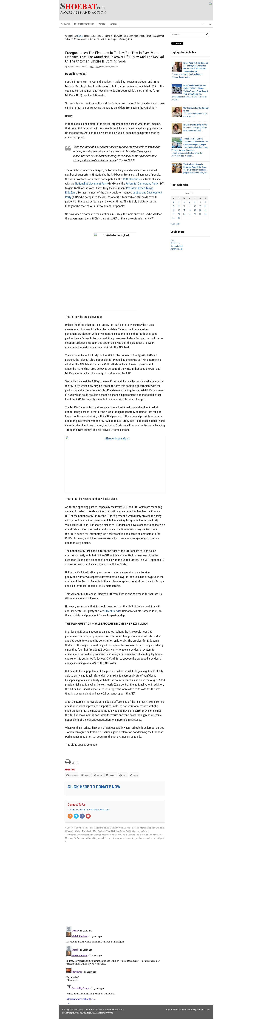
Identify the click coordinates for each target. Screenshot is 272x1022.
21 (205, 210)
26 (195, 214)
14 (205, 206)
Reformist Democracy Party (142, 183)
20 (200, 210)
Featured (106, 66)
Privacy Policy (69, 1009)
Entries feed (175, 243)
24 (184, 214)
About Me (65, 24)
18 (189, 210)
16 (179, 210)
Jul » (178, 224)
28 (205, 214)
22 (173, 214)
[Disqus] (115, 883)
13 (200, 206)
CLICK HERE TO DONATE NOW (94, 786)
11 (189, 206)
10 (184, 206)
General (114, 66)
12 (195, 206)
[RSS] (70, 816)
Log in (173, 240)
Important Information (84, 24)
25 (189, 214)
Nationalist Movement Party (91, 183)
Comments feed (177, 246)
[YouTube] (88, 816)
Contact (113, 24)
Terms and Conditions (113, 1009)
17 (184, 210)
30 (179, 218)
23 (179, 214)
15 (173, 210)
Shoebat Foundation (76, 66)
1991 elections (131, 179)
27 (200, 214)
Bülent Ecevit (112, 611)
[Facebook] (82, 816)
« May (173, 224)
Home (80, 36)
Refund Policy (94, 1009)
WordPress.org (176, 249)
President (131, 188)
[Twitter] (76, 816)
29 (173, 218)
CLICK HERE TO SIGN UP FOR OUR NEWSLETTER (88, 809)
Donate (102, 24)
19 (195, 210)
